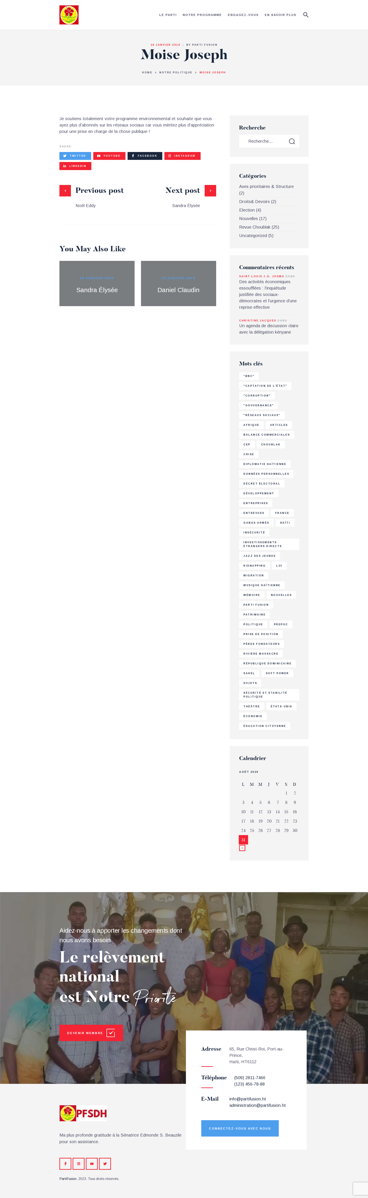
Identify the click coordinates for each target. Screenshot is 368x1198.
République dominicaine (267, 663)
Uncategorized (253, 235)
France (282, 513)
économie (252, 716)
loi (279, 565)
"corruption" (257, 395)
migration (253, 575)
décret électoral (261, 483)
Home (147, 72)
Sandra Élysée (97, 289)
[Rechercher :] (269, 141)
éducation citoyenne (264, 726)
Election (247, 210)
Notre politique (176, 72)
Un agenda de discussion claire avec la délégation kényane (268, 328)
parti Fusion (256, 604)
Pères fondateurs (261, 643)
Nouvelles (248, 218)
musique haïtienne (261, 585)
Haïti (285, 522)
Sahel (249, 673)
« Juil (242, 848)
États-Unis (281, 706)
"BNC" (248, 376)
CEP (246, 444)
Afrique (251, 424)
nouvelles (281, 595)
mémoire (251, 595)
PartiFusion (67, 1179)
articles (279, 424)
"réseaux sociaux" (261, 415)
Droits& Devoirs (254, 201)
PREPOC (281, 624)
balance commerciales (266, 434)
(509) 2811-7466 (249, 1077)
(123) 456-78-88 (249, 1084)
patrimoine (254, 614)
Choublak (271, 444)
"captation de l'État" (265, 385)
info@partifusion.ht (247, 1099)
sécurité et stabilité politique (265, 694)
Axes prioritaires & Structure (266, 186)
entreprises (255, 503)
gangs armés (256, 522)
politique (253, 624)
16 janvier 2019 (97, 278)
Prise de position (261, 634)
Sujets (250, 683)
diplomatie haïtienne (264, 464)
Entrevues (253, 513)
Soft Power (277, 673)
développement (258, 493)
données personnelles (266, 473)
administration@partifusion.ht (257, 1105)
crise (248, 454)
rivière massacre (260, 653)
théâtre (251, 706)
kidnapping (254, 565)
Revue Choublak (254, 227)
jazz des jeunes (259, 555)
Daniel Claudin (179, 289)
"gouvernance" (258, 405)
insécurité (254, 532)
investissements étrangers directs (262, 544)
